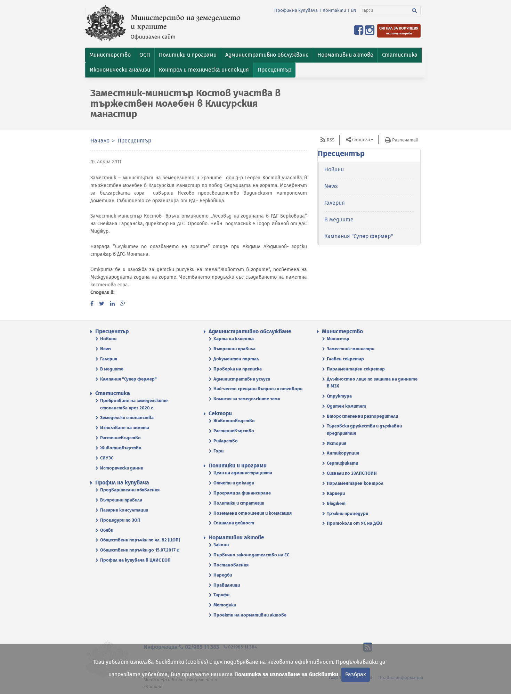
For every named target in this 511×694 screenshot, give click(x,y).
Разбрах (355, 674)
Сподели (361, 139)
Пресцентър (134, 140)
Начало (100, 140)
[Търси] (415, 10)
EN (353, 10)
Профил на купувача (296, 10)
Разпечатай (405, 139)
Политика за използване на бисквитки (286, 674)
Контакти (334, 10)
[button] (110, 55)
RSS (330, 139)
